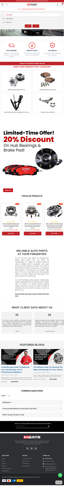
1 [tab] (31, 239)
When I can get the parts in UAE (13, 415)
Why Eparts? (7, 402)
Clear (36, 26)
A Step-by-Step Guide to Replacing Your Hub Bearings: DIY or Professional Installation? (15, 369)
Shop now (8, 190)
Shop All (4, 466)
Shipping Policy (26, 463)
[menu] (2, 4)
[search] (7, 4)
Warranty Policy (26, 466)
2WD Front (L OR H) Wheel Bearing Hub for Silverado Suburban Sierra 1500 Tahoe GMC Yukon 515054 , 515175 (32, 225)
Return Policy (25, 461)
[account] (58, 4)
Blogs (3, 461)
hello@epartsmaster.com (51, 464)
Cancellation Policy (27, 458)
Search (28, 26)
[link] (11, 211)
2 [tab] (33, 239)
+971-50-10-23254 (49, 461)
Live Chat (48, 458)
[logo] (32, 4)
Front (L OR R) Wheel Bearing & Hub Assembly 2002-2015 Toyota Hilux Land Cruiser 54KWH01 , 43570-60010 (10, 225)
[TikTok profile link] (35, 448)
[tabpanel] (11, 50)
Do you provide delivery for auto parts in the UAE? (20, 408)
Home (3, 458)
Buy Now (11, 233)
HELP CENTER (5, 471)
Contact (4, 463)
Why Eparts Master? (6, 468)
